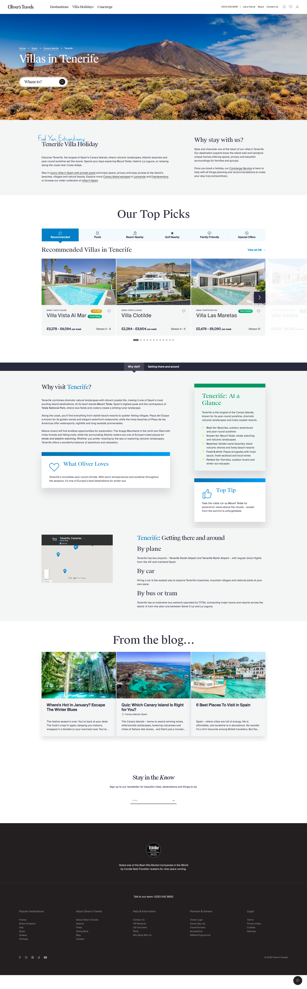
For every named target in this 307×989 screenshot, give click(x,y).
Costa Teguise (60, 310)
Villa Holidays (82, 7)
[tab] (60, 235)
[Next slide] (112, 282)
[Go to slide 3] (144, 340)
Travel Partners (197, 928)
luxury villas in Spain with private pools (72, 173)
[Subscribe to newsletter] (173, 799)
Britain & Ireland (27, 924)
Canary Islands (51, 48)
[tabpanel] (153, 296)
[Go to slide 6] (154, 340)
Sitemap (251, 931)
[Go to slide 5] (151, 340)
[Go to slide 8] (160, 340)
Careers (80, 939)
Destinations (59, 7)
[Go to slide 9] (163, 340)
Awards (80, 924)
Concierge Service (240, 168)
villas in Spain (90, 180)
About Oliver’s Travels (87, 920)
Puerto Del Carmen (286, 310)
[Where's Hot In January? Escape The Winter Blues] (79, 694)
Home (22, 48)
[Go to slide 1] (136, 340)
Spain (34, 48)
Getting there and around (163, 366)
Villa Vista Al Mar (66, 315)
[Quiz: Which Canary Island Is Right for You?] (153, 694)
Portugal (23, 939)
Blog (78, 935)
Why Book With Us (142, 935)
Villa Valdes (284, 315)
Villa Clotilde (136, 315)
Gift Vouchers (140, 928)
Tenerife (68, 48)
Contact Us (272, 6)
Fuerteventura (159, 176)
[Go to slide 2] (141, 340)
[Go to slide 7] (157, 340)
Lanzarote (140, 176)
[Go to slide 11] (170, 340)
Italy (21, 928)
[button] (297, 980)
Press (79, 928)
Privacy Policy (254, 924)
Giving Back (82, 931)
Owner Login (196, 920)
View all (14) (255, 250)
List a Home (249, 6)
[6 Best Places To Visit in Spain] (228, 694)
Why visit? (134, 366)
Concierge (105, 7)
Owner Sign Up (197, 924)
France (22, 920)
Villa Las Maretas (216, 315)
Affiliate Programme (200, 935)
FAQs (135, 931)
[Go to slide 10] (167, 340)
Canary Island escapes (116, 176)
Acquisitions (196, 931)
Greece (23, 935)
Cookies (251, 928)
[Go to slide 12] (173, 340)
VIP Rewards (139, 924)
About (261, 6)
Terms (250, 920)
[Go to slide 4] (147, 340)
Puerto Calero (135, 310)
